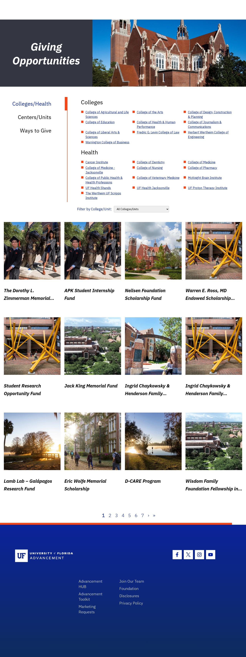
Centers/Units (34, 117)
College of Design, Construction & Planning (210, 114)
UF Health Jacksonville (153, 188)
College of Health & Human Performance (156, 124)
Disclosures (129, 595)
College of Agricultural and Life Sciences (107, 114)
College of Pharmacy (202, 168)
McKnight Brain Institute (205, 178)
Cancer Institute (97, 162)
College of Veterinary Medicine (158, 178)
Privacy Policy (131, 603)
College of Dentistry (151, 162)
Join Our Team (131, 581)
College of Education (100, 122)
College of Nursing (150, 168)
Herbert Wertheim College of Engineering (208, 134)
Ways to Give (35, 130)
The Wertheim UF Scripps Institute (103, 195)
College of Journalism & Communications (205, 124)
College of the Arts (150, 112)
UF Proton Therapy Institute (207, 188)
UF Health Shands (98, 188)
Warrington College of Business (107, 142)
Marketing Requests (87, 609)
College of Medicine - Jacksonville (100, 170)
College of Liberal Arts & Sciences (103, 134)
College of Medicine (201, 162)
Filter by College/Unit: (94, 209)
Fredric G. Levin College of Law (158, 132)
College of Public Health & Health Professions (104, 180)
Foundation (129, 588)
